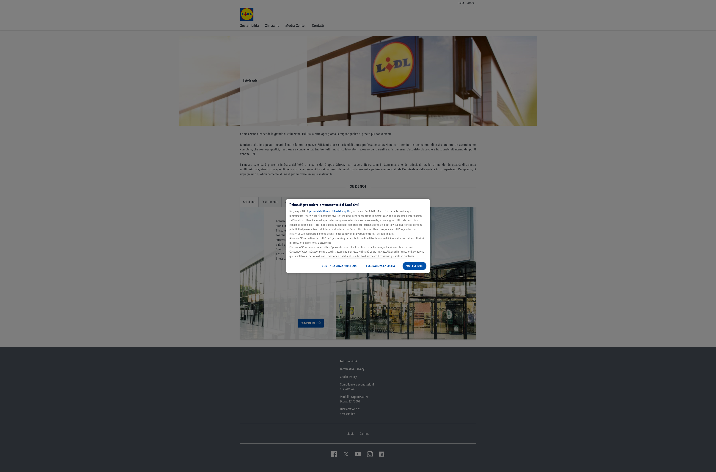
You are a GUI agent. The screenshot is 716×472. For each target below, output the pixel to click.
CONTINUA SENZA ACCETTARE (339, 266)
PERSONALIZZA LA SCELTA (380, 266)
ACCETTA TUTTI (414, 266)
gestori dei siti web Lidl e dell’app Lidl (330, 211)
